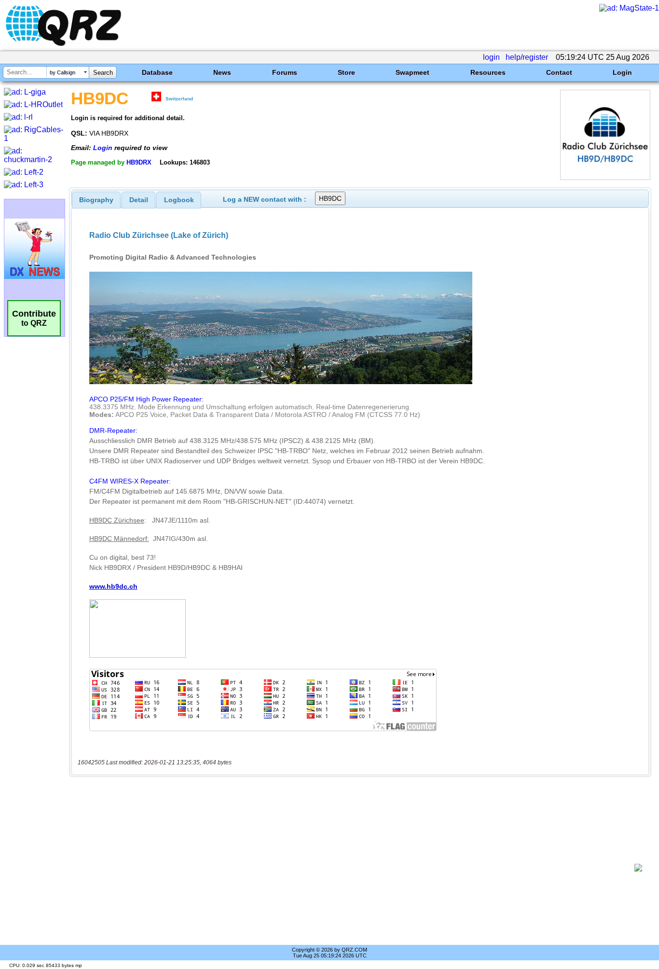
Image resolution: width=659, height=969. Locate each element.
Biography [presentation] (96, 200)
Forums (284, 72)
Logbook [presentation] (179, 200)
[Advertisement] (355, 867)
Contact (559, 72)
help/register (527, 57)
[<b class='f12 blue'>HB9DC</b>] (605, 177)
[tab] (96, 200)
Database (157, 72)
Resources (488, 72)
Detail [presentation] (138, 200)
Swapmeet (412, 72)
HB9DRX (138, 162)
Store (346, 72)
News (222, 72)
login (491, 57)
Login (622, 72)
